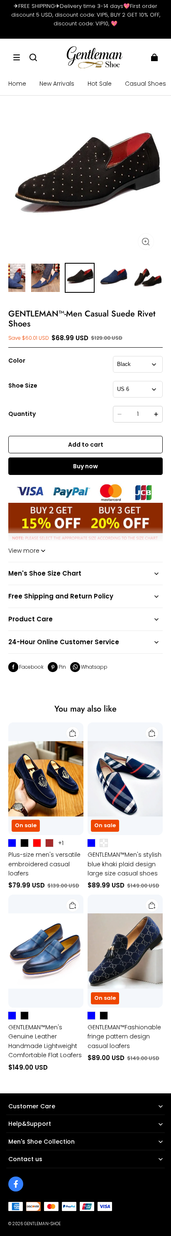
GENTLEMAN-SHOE (42, 1224)
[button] (16, 57)
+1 (61, 843)
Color (16, 360)
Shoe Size (22, 385)
